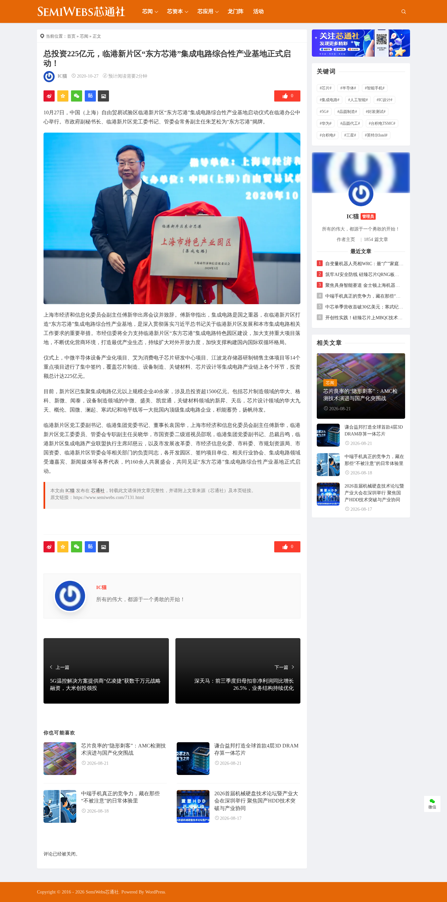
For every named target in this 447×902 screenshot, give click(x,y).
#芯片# (325, 88)
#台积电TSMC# (382, 123)
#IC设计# (384, 100)
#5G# (324, 111)
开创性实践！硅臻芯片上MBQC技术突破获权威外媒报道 (364, 317)
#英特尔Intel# (376, 135)
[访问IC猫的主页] (361, 193)
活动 (258, 11)
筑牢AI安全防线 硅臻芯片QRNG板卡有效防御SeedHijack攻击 (364, 274)
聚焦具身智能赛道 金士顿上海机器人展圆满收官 (364, 285)
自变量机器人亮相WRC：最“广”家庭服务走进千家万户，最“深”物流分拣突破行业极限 (364, 263)
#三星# (350, 135)
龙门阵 (235, 11)
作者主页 (346, 239)
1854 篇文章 (376, 239)
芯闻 (147, 11)
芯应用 (205, 11)
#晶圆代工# (350, 123)
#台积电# (327, 135)
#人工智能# (358, 100)
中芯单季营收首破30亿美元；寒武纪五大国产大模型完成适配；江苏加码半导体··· (364, 306)
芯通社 (98, 490)
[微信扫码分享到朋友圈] (76, 95)
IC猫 (62, 76)
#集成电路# (329, 100)
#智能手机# (374, 88)
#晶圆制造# (347, 111)
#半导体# (348, 88)
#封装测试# (375, 111)
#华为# (325, 123)
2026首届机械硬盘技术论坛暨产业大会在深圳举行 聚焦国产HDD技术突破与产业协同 (256, 801)
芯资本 (175, 11)
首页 (71, 36)
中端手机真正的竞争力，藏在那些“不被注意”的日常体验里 (364, 296)
